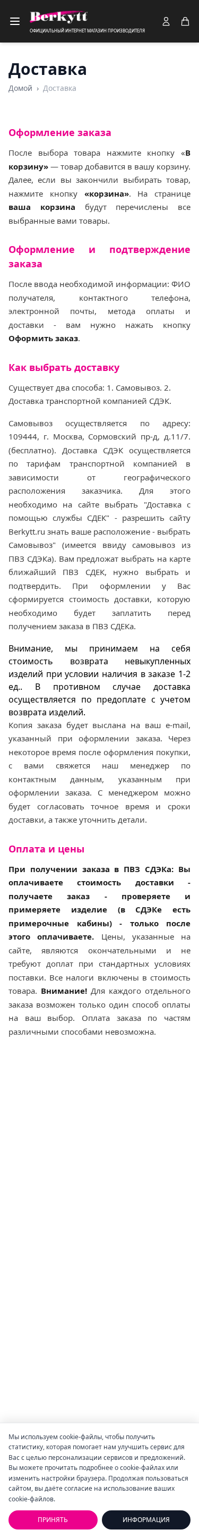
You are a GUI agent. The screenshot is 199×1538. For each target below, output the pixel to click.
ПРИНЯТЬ (53, 1519)
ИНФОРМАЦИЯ (146, 1519)
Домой (20, 88)
